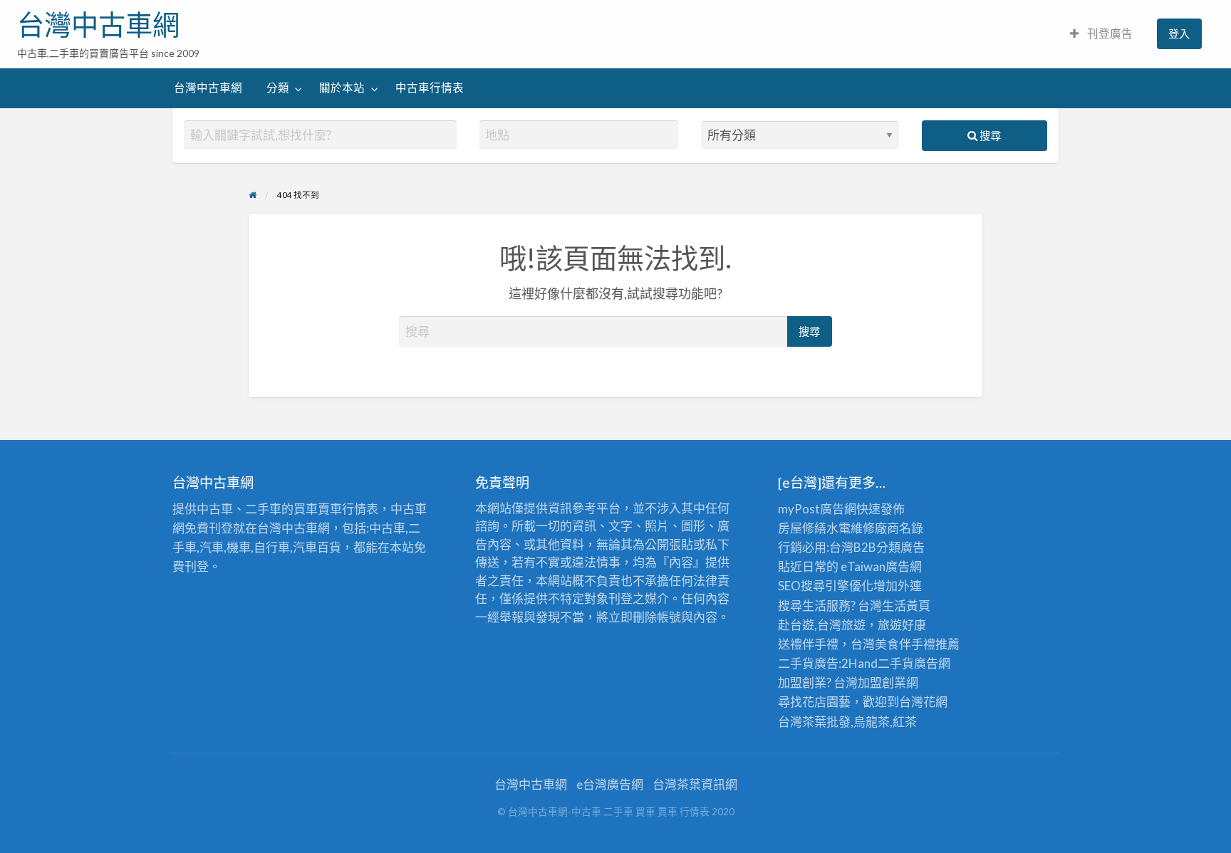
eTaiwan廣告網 (881, 566)
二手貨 (896, 663)
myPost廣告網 (817, 508)
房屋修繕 (802, 527)
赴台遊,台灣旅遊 (822, 624)
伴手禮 (917, 644)
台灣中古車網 (98, 25)
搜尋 (989, 135)
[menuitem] (1101, 34)
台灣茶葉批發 (814, 721)
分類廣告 (900, 547)
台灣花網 (923, 701)
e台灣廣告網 (609, 784)
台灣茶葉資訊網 (695, 784)
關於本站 (342, 87)
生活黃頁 (906, 605)
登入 (1179, 33)
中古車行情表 (429, 87)
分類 (277, 87)
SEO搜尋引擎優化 (825, 585)
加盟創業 (882, 682)
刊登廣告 (1109, 33)
